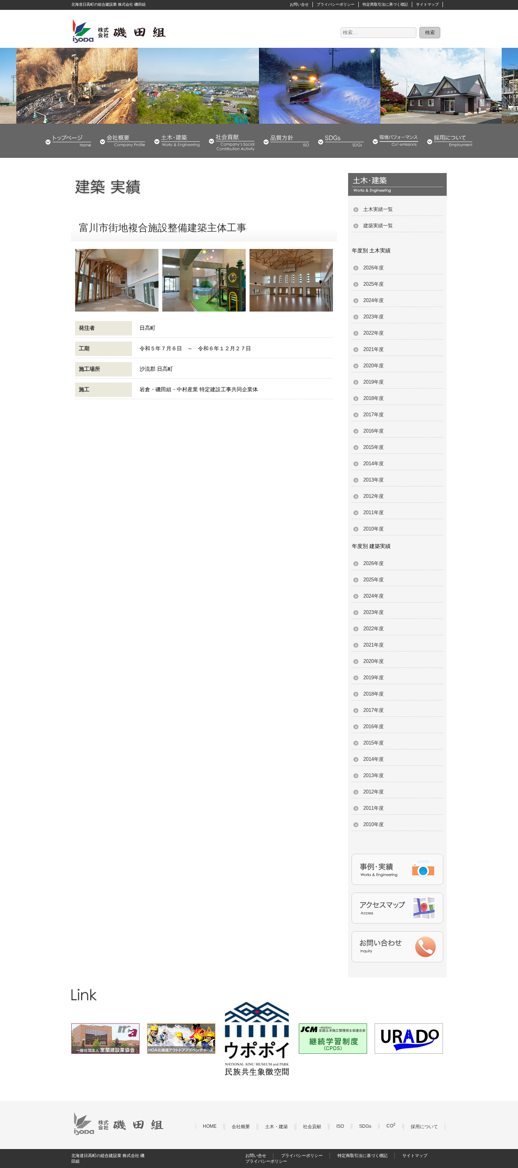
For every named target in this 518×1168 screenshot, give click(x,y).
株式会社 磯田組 (118, 30)
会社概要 (122, 141)
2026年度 (373, 268)
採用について (449, 141)
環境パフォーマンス (395, 141)
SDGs (341, 141)
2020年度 (373, 365)
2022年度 (373, 333)
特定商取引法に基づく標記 (385, 4)
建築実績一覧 (378, 225)
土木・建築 (177, 141)
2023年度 (373, 317)
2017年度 (373, 414)
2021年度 (373, 349)
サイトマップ (427, 4)
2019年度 (373, 382)
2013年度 (373, 480)
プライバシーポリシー (336, 4)
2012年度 (373, 496)
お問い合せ (299, 4)
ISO (340, 1126)
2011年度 (373, 512)
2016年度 (373, 431)
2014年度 (373, 463)
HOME (68, 141)
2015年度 (373, 447)
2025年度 (373, 284)
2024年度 (373, 300)
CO (391, 1126)
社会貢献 (231, 141)
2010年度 (373, 529)
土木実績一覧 (378, 209)
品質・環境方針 (286, 141)
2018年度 (373, 398)
